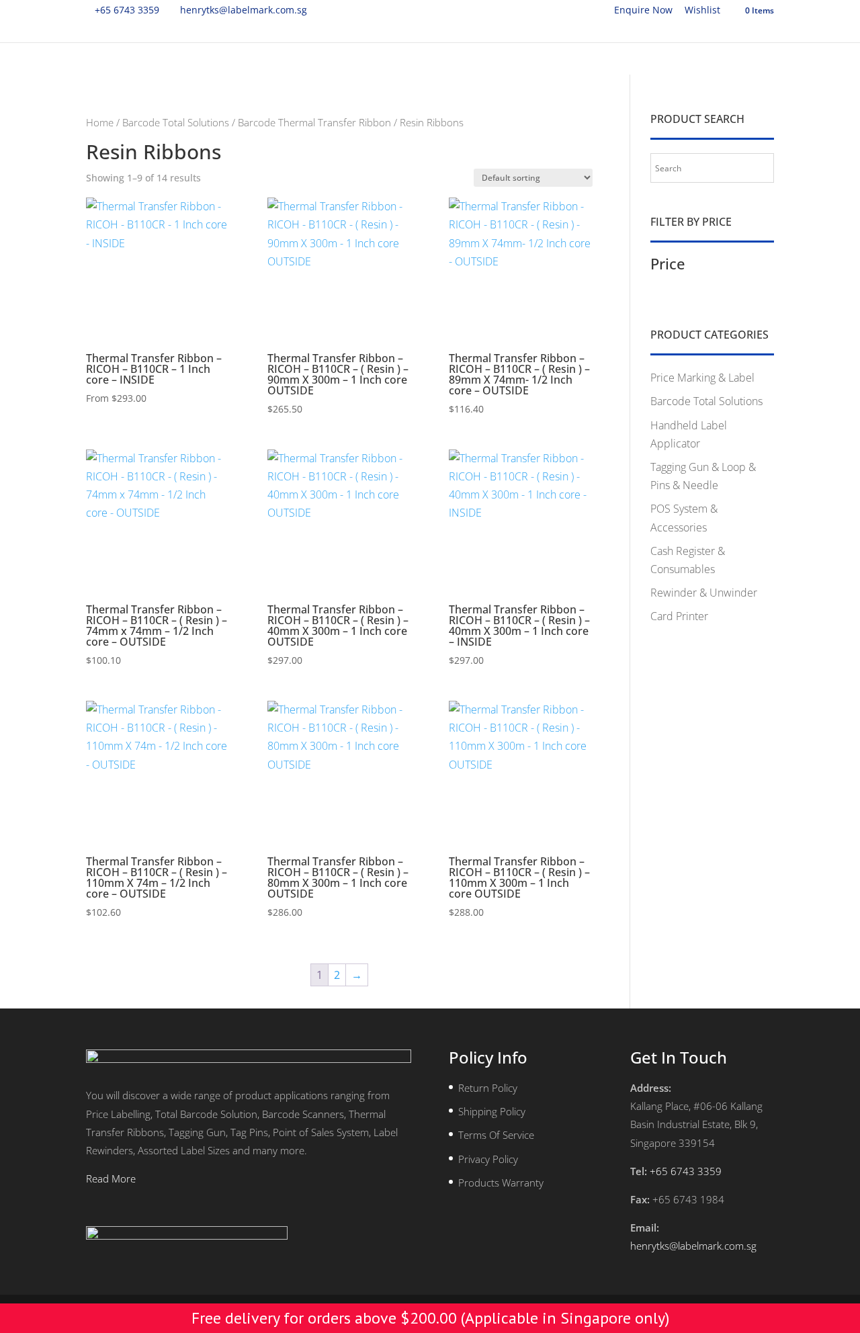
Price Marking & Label (702, 377)
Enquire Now (643, 11)
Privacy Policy (488, 1159)
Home (100, 122)
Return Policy (487, 1087)
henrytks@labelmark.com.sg (693, 1245)
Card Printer (679, 616)
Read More (111, 1178)
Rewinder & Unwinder (703, 592)
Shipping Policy (491, 1111)
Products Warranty (501, 1182)
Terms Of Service (496, 1135)
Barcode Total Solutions (175, 122)
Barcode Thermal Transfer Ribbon (314, 122)
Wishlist (702, 11)
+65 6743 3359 (127, 9)
